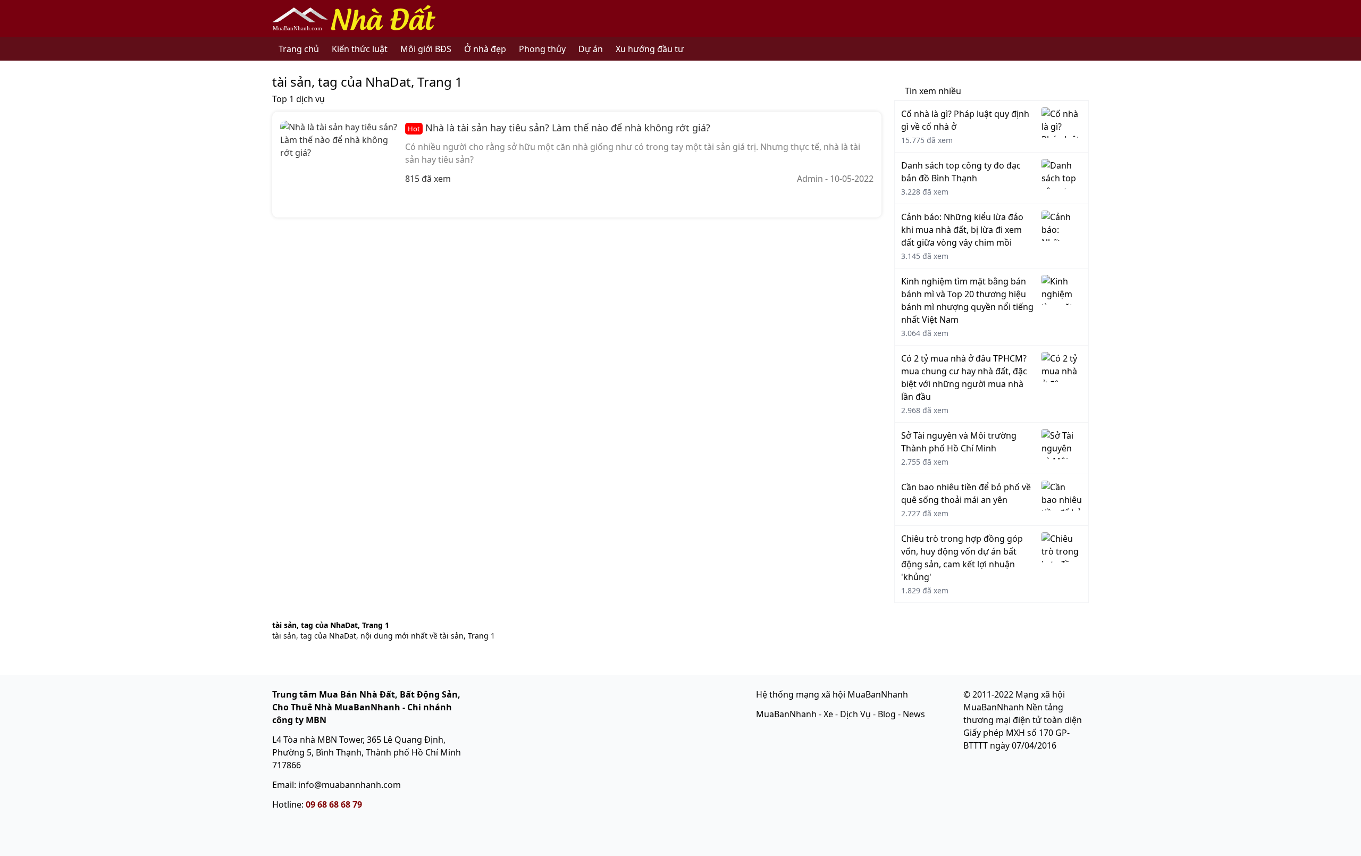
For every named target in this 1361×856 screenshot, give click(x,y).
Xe (828, 714)
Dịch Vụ (855, 714)
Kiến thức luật (360, 49)
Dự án (590, 49)
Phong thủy (542, 49)
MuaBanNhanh (786, 714)
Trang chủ (299, 49)
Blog (887, 714)
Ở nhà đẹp (485, 49)
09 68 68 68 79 (334, 804)
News (914, 714)
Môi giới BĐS (425, 49)
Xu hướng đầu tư (650, 49)
